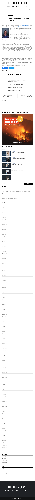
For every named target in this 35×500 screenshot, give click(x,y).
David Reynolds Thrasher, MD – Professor (14, 90)
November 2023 (4, 285)
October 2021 (4, 345)
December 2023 (4, 282)
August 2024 (4, 263)
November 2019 (4, 401)
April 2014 (3, 442)
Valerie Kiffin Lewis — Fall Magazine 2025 (17, 170)
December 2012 (4, 445)
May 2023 (3, 299)
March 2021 (4, 362)
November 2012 (4, 447)
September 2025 (4, 231)
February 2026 (4, 219)
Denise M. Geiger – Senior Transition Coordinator (15, 87)
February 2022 (4, 336)
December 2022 (4, 311)
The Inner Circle (17, 3)
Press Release (4, 104)
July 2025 (3, 236)
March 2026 (4, 217)
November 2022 (4, 314)
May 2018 (3, 418)
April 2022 (3, 331)
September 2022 (4, 319)
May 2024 (3, 270)
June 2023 (3, 297)
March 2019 (4, 411)
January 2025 (4, 251)
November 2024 (4, 256)
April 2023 (3, 302)
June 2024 (3, 268)
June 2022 (3, 326)
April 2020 (3, 389)
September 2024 (4, 260)
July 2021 (3, 353)
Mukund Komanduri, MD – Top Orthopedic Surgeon (25, 96)
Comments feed (4, 473)
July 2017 (3, 423)
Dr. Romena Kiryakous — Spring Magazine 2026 (18, 158)
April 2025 (3, 243)
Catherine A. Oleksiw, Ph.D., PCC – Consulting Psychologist (17, 77)
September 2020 (4, 377)
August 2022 (4, 321)
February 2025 (4, 248)
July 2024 (3, 265)
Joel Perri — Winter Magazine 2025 (16, 164)
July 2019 (3, 408)
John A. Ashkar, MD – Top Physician (9, 96)
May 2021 (3, 357)
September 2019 (4, 406)
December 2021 (4, 340)
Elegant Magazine (21, 498)
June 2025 (3, 239)
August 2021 (4, 350)
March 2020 (4, 391)
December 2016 (4, 425)
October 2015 (4, 433)
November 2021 (4, 343)
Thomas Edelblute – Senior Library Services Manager (16, 84)
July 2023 (3, 294)
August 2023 (4, 292)
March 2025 (4, 246)
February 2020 (4, 394)
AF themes (26, 498)
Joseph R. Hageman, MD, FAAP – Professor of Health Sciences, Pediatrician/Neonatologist (17, 81)
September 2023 (4, 290)
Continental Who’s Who (25, 25)
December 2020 (4, 370)
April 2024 (3, 273)
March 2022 (4, 333)
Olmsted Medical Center (22, 26)
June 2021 (3, 355)
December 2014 (4, 437)
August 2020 (4, 379)
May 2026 (3, 212)
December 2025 (4, 224)
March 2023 (4, 304)
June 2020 (3, 384)
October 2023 (4, 287)
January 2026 (4, 222)
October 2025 (4, 229)
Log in (3, 468)
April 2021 (3, 360)
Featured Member (10, 15)
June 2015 (3, 435)
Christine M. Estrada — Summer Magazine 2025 (18, 176)
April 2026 (3, 214)
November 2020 (4, 372)
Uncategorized (4, 108)
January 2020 (4, 396)
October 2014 (4, 440)
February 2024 (4, 277)
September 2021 (4, 348)
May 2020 (3, 387)
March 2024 (4, 275)
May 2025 (3, 241)
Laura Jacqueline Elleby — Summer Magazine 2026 (18, 152)
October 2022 (4, 316)
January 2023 (4, 309)
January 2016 (4, 430)
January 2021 (4, 367)
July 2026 (3, 207)
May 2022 (3, 328)
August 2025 (4, 234)
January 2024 (4, 280)
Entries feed (4, 471)
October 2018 (4, 416)
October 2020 (4, 374)
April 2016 (3, 428)
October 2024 (4, 258)
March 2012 (4, 450)
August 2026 (4, 205)
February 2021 (4, 365)
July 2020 (3, 382)
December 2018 (4, 413)
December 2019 (4, 399)
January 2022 (4, 338)
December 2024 (4, 253)
